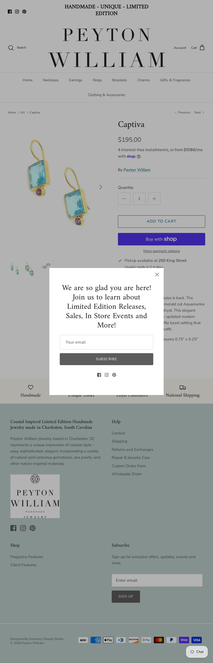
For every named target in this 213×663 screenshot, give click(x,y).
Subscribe (106, 359)
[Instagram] (107, 375)
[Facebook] (99, 375)
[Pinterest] (114, 375)
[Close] (157, 274)
